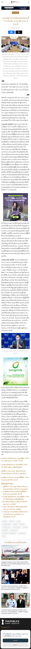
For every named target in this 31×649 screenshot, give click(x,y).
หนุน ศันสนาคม (22, 533)
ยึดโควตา (22, 524)
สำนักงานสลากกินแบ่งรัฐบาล (9, 533)
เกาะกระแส (15, 13)
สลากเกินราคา (14, 530)
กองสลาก (4, 521)
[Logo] (15, 2)
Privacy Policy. (18, 636)
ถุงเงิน (18, 521)
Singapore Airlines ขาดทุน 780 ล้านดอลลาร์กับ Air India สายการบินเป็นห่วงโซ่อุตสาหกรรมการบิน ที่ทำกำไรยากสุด (15, 563)
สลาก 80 (25, 527)
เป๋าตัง (3, 536)
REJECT (15, 645)
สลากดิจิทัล (5, 530)
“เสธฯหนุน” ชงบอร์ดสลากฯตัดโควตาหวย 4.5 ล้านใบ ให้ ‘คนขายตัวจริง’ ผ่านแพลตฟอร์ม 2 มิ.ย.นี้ (15, 514)
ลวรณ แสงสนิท (16, 527)
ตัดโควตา (12, 521)
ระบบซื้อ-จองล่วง (6, 527)
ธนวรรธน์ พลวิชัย (6, 524)
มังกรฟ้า (15, 524)
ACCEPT (15, 640)
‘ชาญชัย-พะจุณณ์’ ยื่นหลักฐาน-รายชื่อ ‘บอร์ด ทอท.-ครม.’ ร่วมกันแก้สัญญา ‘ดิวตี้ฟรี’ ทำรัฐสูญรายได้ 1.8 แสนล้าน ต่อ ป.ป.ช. (14, 611)
